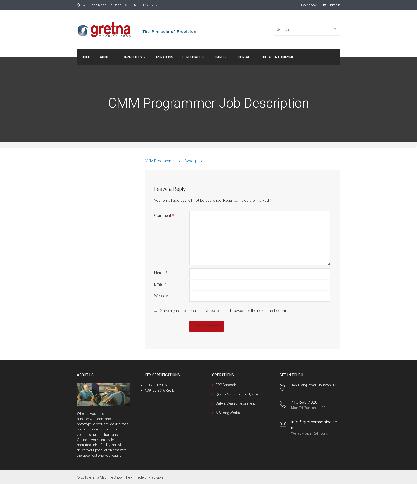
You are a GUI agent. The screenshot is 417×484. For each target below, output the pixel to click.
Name (160, 273)
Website (161, 295)
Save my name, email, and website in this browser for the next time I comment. (227, 310)
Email (160, 284)
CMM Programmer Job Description (174, 161)
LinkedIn (333, 5)
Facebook (308, 5)
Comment (164, 215)
